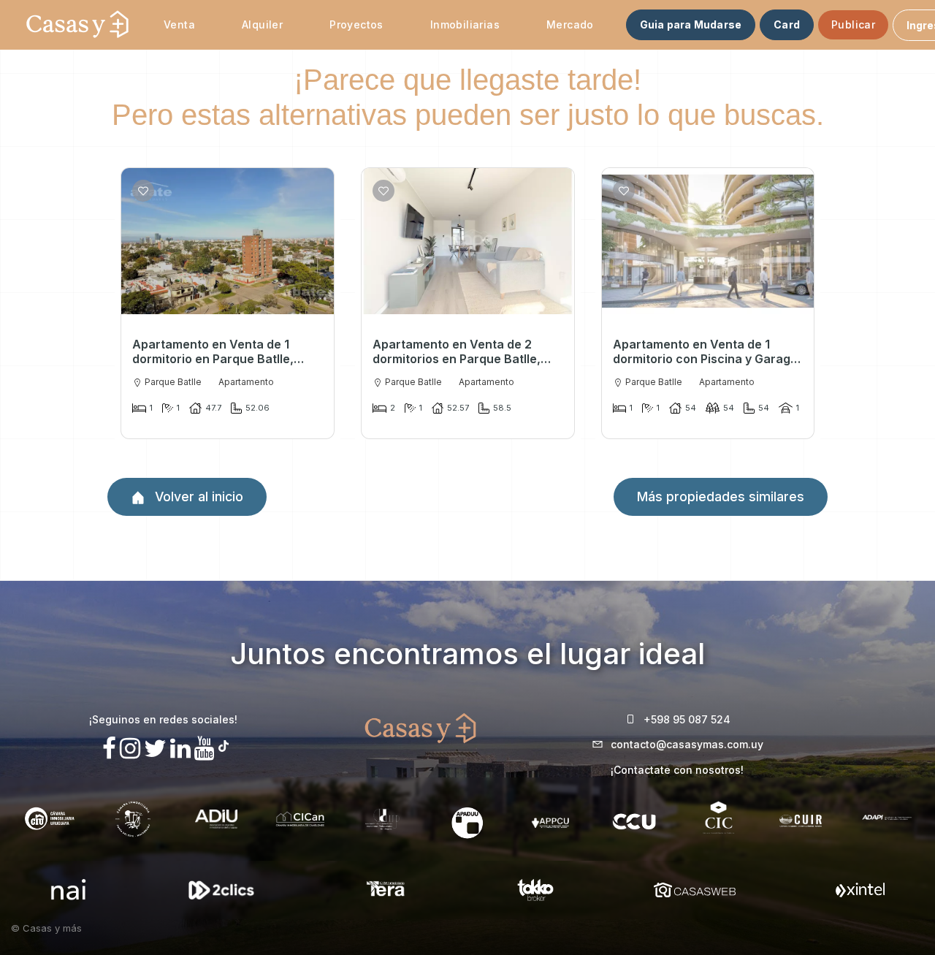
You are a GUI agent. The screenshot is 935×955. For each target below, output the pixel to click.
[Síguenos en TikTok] (223, 744)
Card (787, 24)
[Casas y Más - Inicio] (77, 25)
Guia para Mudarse (690, 24)
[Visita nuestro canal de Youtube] (204, 749)
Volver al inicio (197, 496)
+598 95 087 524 (687, 719)
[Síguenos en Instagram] (130, 749)
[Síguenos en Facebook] (109, 749)
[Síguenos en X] (155, 749)
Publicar (853, 24)
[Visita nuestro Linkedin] (180, 749)
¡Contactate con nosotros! (677, 770)
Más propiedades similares (720, 496)
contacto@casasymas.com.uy (687, 744)
